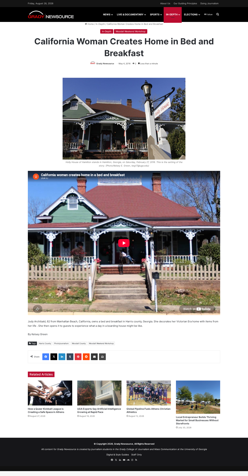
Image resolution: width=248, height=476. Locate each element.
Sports (154, 14)
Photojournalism (61, 343)
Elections (191, 14)
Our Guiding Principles (185, 3)
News (106, 14)
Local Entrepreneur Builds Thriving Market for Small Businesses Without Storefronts (197, 420)
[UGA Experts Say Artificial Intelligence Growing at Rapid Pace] (99, 393)
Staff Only (136, 454)
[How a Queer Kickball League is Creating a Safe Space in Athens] (50, 393)
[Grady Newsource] (51, 14)
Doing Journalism (209, 3)
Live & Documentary (130, 14)
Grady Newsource (105, 63)
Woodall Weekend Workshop (130, 31)
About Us (165, 3)
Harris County (45, 343)
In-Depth (171, 14)
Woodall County (79, 343)
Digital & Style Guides (117, 454)
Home (90, 24)
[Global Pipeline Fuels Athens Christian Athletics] (149, 393)
